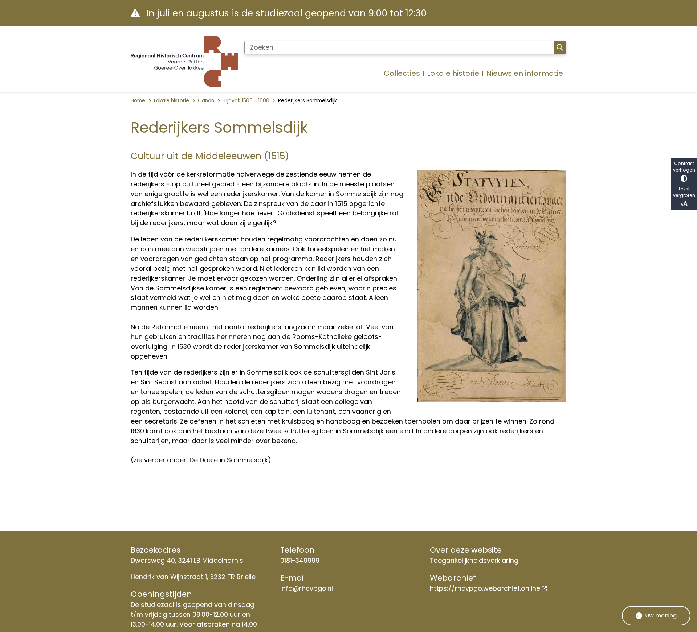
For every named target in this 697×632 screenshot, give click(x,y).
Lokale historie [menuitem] (453, 73)
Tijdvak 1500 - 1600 (246, 100)
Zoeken (560, 47)
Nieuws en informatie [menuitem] (524, 73)
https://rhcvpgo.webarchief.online (485, 588)
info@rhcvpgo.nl (306, 588)
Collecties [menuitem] (402, 73)
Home (138, 100)
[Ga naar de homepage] (184, 61)
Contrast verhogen (684, 166)
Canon (206, 100)
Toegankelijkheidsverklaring (474, 560)
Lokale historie (171, 100)
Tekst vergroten (684, 192)
